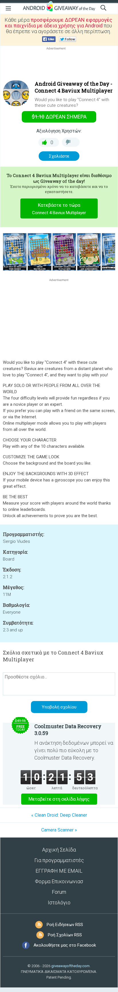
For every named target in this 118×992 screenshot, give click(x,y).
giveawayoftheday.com (70, 966)
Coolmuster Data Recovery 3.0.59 (67, 729)
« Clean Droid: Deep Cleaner (59, 815)
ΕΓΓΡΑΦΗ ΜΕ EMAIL (59, 871)
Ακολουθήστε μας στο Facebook (65, 945)
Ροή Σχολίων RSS (65, 934)
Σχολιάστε (59, 156)
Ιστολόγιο (59, 902)
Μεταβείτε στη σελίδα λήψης (59, 799)
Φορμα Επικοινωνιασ (59, 881)
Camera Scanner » (59, 830)
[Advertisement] (59, 65)
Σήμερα (59, 117)
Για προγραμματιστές (59, 860)
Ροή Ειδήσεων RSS (65, 924)
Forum (59, 892)
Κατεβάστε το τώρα (59, 208)
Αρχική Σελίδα (59, 850)
